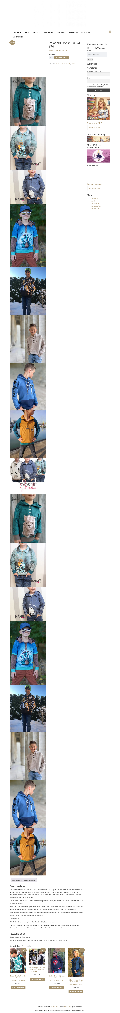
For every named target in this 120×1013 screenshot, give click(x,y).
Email (88, 78)
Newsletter (85, 32)
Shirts (73, 64)
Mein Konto (37, 32)
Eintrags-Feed (95, 203)
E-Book (58, 64)
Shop (27, 32)
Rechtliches (18, 37)
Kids (69, 64)
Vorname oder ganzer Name (95, 71)
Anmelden (94, 201)
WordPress (54, 1007)
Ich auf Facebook (95, 183)
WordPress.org (95, 208)
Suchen (90, 59)
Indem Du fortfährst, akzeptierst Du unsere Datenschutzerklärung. (98, 85)
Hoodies (64, 64)
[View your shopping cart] (108, 34)
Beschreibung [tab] (17, 880)
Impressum (73, 32)
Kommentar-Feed (96, 206)
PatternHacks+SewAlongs (55, 32)
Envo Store (67, 1007)
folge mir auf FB (94, 123)
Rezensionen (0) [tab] (29, 880)
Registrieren (94, 198)
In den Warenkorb (61, 57)
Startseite (17, 32)
